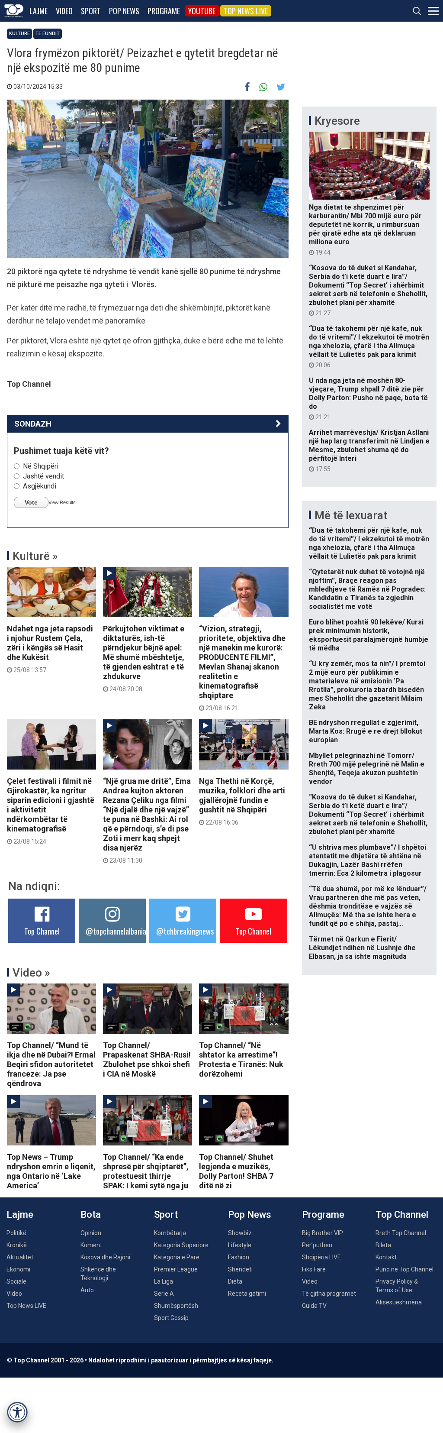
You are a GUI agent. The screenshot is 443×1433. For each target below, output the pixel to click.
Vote (31, 502)
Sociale (16, 1281)
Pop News (124, 10)
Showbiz (240, 1232)
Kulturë (19, 33)
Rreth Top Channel (401, 1232)
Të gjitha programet (329, 1293)
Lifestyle (239, 1245)
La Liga (163, 1281)
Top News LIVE (246, 10)
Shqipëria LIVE (321, 1257)
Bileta (383, 1245)
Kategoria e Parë (176, 1257)
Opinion (90, 1232)
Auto (87, 1290)
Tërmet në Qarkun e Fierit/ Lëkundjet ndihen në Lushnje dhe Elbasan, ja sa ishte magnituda (362, 948)
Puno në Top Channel (404, 1269)
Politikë (16, 1232)
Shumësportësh (176, 1305)
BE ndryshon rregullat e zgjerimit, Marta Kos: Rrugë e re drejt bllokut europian (365, 731)
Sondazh (32, 423)
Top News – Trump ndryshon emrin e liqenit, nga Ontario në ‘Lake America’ (51, 1171)
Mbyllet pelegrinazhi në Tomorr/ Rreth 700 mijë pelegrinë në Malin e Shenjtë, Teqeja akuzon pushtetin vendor (366, 768)
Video (64, 10)
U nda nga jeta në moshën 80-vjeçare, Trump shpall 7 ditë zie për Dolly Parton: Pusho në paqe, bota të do (368, 398)
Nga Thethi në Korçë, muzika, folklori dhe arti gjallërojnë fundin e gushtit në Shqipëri (242, 801)
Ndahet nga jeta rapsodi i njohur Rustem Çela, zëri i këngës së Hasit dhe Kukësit (50, 648)
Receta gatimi (247, 1293)
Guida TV (314, 1305)
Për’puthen (317, 1245)
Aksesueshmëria (399, 1302)
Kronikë (16, 1245)
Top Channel (42, 931)
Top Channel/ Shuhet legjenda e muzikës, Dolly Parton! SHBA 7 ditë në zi (236, 1171)
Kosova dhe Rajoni (105, 1257)
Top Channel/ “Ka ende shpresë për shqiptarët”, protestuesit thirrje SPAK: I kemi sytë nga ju (146, 1171)
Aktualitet (19, 1257)
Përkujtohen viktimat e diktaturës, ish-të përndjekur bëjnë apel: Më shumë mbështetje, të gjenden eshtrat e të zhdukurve (143, 658)
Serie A (164, 1293)
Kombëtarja (170, 1232)
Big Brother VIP (322, 1232)
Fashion (238, 1257)
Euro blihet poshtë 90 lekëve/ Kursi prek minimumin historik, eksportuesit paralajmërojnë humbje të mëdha (368, 635)
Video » (31, 972)
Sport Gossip (171, 1317)
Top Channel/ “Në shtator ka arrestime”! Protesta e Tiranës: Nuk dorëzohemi (241, 1059)
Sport (91, 10)
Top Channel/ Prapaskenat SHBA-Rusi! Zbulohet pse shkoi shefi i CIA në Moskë (147, 1059)
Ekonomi (18, 1269)
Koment (91, 1245)
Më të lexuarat (351, 515)
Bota (90, 1214)
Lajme (38, 10)
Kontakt (386, 1257)
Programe (164, 10)
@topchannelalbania (116, 931)
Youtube (201, 10)
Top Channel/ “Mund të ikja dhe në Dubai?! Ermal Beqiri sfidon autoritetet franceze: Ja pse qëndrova (51, 1064)
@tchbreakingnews (185, 931)
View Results (62, 502)
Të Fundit (47, 33)
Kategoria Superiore (181, 1245)
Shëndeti (240, 1269)
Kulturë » (35, 556)
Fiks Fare (314, 1269)
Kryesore (337, 120)
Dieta (235, 1281)
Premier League (176, 1269)
